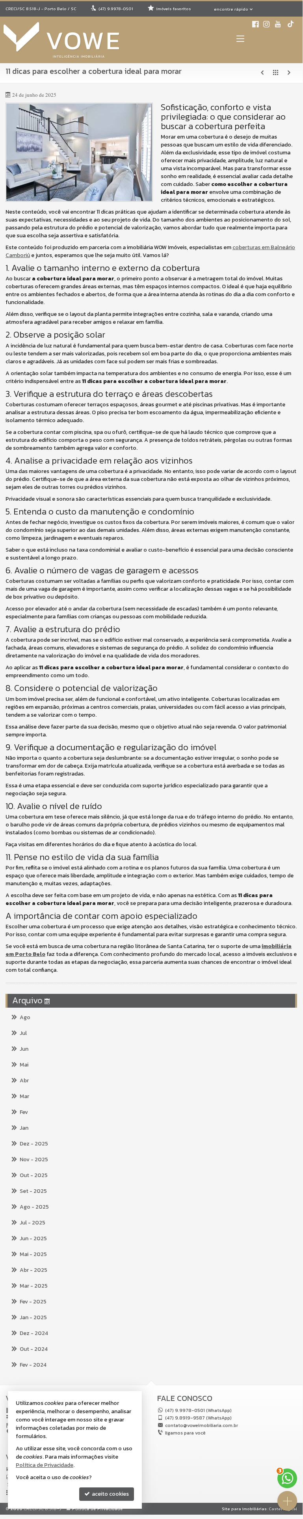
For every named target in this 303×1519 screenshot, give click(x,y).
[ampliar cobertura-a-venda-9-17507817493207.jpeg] (79, 152)
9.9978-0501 (116, 9)
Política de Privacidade (97, 1508)
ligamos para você (185, 1432)
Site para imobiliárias (244, 1509)
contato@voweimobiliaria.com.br (201, 1425)
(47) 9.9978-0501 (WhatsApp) (198, 1410)
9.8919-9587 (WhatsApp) (198, 1417)
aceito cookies (110, 1494)
